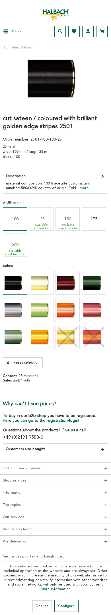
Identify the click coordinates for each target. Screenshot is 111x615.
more (84, 188)
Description (16, 176)
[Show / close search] (60, 31)
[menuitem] (10, 31)
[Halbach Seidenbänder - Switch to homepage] (55, 13)
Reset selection (26, 362)
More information (56, 589)
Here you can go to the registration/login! (41, 421)
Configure (66, 606)
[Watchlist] (74, 31)
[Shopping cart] (102, 31)
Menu (16, 31)
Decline (42, 606)
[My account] (88, 31)
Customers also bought (25, 449)
